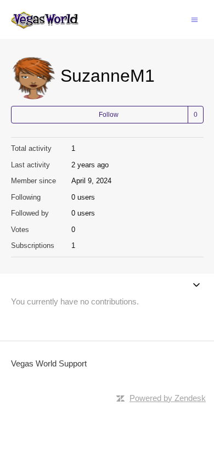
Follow (109, 114)
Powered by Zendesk (167, 398)
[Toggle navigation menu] (194, 19)
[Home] (44, 19)
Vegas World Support (49, 363)
